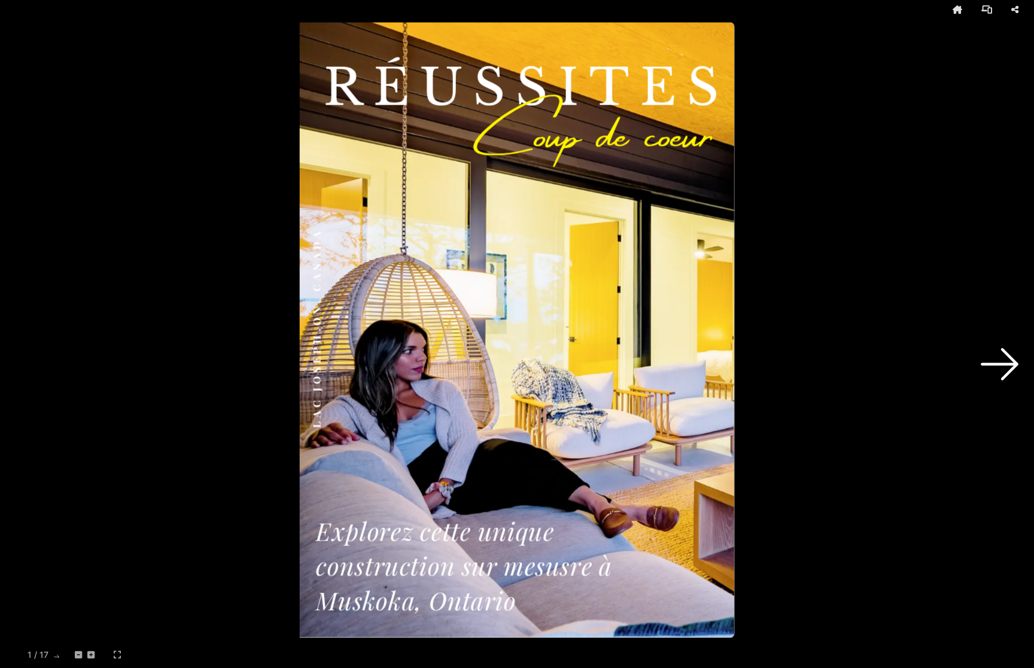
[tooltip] (957, 9)
